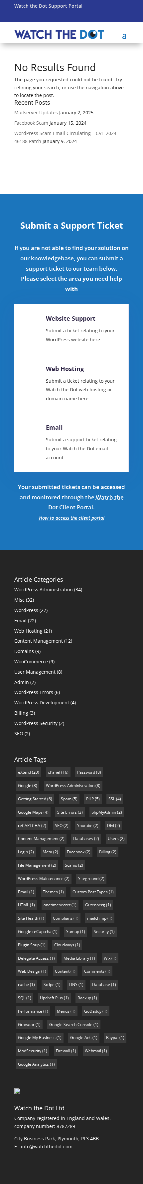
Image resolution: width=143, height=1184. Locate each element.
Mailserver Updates (36, 112)
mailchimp (96, 918)
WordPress (26, 610)
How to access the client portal (71, 518)
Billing (21, 713)
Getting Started (32, 799)
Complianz (62, 918)
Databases (83, 838)
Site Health (28, 918)
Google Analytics (33, 1064)
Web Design (29, 971)
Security (101, 931)
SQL (21, 998)
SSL (111, 799)
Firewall (63, 1051)
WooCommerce (31, 661)
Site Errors (67, 812)
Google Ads (80, 1037)
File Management (34, 865)
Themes (50, 892)
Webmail (93, 1051)
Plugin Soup (29, 945)
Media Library (76, 958)
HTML (23, 905)
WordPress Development (41, 702)
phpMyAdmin (103, 812)
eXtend (24, 772)
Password (86, 772)
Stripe (49, 984)
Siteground (88, 878)
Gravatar (26, 1024)
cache (23, 984)
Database (101, 984)
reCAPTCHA (29, 825)
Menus (63, 1011)
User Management (35, 672)
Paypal (112, 1037)
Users (113, 838)
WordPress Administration (43, 589)
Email (54, 427)
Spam (66, 799)
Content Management (38, 641)
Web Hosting (65, 369)
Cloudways (64, 945)
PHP (90, 799)
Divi (110, 825)
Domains (24, 651)
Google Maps (30, 812)
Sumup (72, 931)
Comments (94, 971)
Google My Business (37, 1037)
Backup (84, 998)
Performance (30, 1011)
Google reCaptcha (35, 931)
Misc (19, 600)
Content (62, 971)
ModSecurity (29, 1051)
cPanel (54, 772)
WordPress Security (36, 723)
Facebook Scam (31, 123)
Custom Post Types (90, 892)
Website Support (70, 318)
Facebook (75, 852)
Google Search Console (70, 1024)
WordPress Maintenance (41, 878)
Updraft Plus (51, 998)
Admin (21, 682)
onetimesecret (57, 905)
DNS (73, 984)
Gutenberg (95, 905)
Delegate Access (33, 958)
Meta (47, 852)
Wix (107, 958)
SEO (18, 733)
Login (23, 852)
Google (24, 785)
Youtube (84, 825)
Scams (71, 865)
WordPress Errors (33, 692)
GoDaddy (92, 1011)
